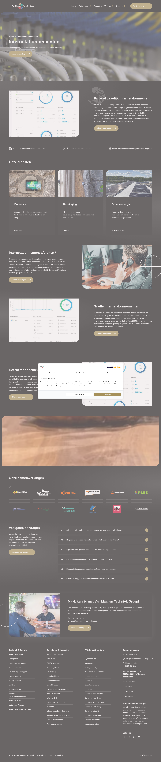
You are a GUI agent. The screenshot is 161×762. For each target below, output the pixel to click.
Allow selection (80, 394)
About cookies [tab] (80, 373)
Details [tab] (109, 373)
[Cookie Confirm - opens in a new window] (114, 367)
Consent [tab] (52, 373)
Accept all (107, 394)
